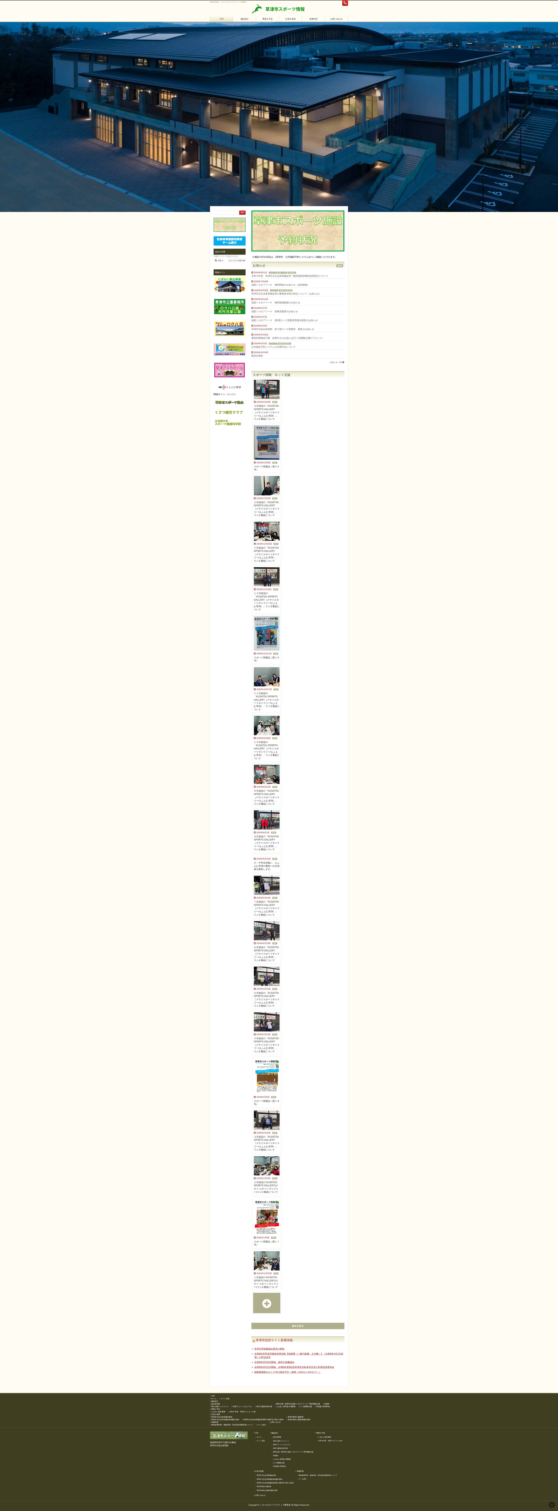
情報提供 (292, 273)
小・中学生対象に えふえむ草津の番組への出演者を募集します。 (266, 866)
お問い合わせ (275, 1422)
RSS (340, 265)
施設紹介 (214, 1401)
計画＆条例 (215, 1414)
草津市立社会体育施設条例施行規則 (225, 1420)
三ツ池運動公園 (306, 1406)
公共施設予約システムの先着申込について (273, 347)
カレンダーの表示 (236, 260)
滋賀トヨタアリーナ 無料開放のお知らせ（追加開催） (280, 285)
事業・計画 (282, 273)
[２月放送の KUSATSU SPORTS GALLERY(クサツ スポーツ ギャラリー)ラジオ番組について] (266, 1165)
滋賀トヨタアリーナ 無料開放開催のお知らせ (275, 302)
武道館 (326, 1404)
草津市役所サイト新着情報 (274, 1340)
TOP (213, 1396)
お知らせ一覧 (336, 362)
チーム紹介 (261, 1425)
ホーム (214, 1399)
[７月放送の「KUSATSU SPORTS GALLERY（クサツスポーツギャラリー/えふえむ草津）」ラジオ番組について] (266, 885)
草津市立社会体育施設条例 (221, 1417)
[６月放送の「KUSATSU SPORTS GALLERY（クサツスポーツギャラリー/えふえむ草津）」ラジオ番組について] (266, 930)
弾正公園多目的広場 (264, 1406)
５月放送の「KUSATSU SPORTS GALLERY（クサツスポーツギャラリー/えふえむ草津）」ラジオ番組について (266, 999)
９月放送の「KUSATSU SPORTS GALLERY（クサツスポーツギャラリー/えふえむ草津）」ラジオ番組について (266, 797)
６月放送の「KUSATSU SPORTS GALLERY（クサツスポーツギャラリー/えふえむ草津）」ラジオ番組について (266, 954)
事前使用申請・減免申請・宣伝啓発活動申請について (232, 1425)
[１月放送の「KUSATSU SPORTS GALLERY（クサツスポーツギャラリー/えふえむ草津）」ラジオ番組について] (266, 531)
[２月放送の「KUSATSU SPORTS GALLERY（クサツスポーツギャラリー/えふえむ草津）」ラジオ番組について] (266, 485)
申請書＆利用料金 (323, 1406)
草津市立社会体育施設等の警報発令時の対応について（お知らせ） (286, 293)
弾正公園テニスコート (220, 1406)
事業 (274, 402)
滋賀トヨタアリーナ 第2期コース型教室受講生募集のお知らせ (284, 320)
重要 (289, 290)
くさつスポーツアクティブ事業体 (275, 1505)
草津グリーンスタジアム (242, 1406)
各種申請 (214, 1422)
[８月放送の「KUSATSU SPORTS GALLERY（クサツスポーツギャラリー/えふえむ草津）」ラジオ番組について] (266, 819)
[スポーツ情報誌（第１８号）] (266, 1076)
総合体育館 (215, 1404)
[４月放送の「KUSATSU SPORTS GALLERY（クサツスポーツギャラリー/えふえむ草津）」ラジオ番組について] (266, 1021)
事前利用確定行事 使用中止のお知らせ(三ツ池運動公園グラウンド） (287, 338)
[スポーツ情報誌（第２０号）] (266, 442)
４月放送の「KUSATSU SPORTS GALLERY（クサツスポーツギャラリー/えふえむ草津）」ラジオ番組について (266, 1045)
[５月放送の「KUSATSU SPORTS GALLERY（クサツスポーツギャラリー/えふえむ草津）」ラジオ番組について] (266, 976)
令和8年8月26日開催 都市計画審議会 (274, 1362)
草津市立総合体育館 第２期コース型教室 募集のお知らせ (282, 329)
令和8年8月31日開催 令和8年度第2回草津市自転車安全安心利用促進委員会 (294, 1367)
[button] (219, 260)
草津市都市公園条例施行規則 (299, 1420)
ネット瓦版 (225, 1399)
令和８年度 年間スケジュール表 (242, 1412)
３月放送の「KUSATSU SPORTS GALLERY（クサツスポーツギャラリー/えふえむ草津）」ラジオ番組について (266, 412)
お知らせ (273, 273)
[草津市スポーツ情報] (279, 10)
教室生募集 (257, 356)
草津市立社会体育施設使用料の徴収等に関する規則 (263, 1420)
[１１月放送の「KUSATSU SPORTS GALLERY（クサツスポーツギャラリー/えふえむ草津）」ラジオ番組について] (266, 676)
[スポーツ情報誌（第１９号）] (266, 633)
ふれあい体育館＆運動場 (285, 1406)
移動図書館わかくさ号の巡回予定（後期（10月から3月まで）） (287, 1372)
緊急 (288, 343)
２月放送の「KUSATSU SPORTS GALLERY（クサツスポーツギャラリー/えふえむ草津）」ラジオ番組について (266, 509)
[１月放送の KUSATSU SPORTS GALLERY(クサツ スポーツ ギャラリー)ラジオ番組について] (266, 1260)
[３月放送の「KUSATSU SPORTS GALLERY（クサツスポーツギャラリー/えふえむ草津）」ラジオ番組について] (266, 389)
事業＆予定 (215, 1409)
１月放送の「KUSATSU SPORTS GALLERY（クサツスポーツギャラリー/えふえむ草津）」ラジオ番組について (266, 554)
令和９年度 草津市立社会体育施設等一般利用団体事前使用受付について (289, 276)
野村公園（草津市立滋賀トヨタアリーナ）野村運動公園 (298, 1404)
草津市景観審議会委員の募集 (269, 1349)
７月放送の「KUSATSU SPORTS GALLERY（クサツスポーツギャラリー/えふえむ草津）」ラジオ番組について (266, 908)
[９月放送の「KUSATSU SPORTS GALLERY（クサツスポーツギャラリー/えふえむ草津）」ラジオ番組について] (266, 774)
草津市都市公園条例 (295, 1417)
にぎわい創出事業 (218, 1412)
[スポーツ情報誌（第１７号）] (266, 1216)
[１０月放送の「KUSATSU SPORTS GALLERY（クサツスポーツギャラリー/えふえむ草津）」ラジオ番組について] (266, 725)
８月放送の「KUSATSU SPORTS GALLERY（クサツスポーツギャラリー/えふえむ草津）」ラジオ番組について (266, 843)
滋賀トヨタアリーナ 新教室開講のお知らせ (274, 311)
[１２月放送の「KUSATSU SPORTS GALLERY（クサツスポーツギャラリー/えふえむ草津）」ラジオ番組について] (266, 576)
